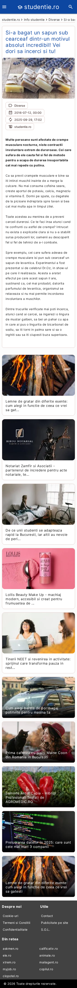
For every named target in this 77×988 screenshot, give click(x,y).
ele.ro (7, 955)
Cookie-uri (10, 916)
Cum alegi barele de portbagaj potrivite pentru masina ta (32, 710)
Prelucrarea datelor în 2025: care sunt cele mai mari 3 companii (38, 844)
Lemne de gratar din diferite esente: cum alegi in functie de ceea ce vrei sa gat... (36, 405)
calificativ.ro (48, 948)
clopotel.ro (11, 976)
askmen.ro (10, 948)
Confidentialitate (15, 929)
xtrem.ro (9, 962)
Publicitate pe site (54, 922)
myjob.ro (9, 969)
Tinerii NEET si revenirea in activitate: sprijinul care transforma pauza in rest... (38, 663)
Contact (47, 916)
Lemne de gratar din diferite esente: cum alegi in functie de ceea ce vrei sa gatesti (36, 887)
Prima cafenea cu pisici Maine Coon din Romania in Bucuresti (36, 755)
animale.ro (47, 955)
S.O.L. (45, 929)
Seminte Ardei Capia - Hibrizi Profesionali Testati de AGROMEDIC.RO (31, 797)
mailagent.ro (48, 962)
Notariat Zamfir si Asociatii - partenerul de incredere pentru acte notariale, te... (36, 470)
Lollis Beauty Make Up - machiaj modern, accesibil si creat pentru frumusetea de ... (34, 599)
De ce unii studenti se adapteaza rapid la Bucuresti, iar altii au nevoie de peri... (37, 534)
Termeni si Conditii (16, 922)
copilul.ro (46, 969)
